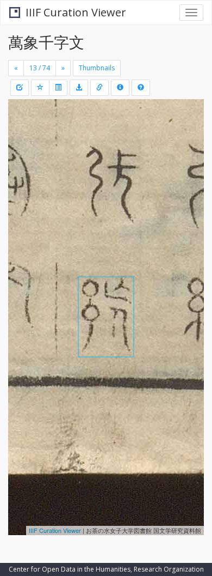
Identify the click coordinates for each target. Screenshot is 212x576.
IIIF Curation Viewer (76, 12)
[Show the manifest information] (120, 88)
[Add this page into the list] (40, 88)
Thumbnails (97, 67)
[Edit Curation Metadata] (19, 88)
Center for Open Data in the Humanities (69, 569)
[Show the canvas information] (99, 88)
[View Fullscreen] (23, 154)
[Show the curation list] (58, 88)
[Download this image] (79, 88)
